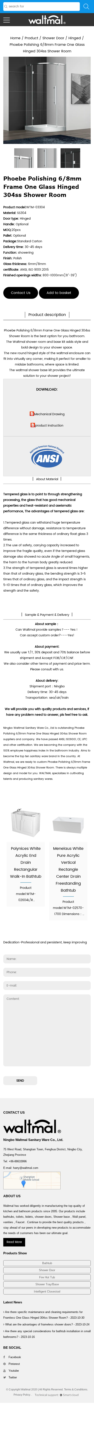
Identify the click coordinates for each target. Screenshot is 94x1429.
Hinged (74, 38)
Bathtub (47, 1263)
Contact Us (20, 293)
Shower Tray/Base (47, 1284)
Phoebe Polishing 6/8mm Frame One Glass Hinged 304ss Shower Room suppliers (45, 733)
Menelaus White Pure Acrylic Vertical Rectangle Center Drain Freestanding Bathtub (68, 869)
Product (31, 38)
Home (15, 38)
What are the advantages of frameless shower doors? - (46, 1324)
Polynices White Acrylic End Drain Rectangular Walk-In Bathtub (25, 862)
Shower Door (53, 38)
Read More (14, 1242)
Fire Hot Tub (47, 1277)
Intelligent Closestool (47, 1291)
